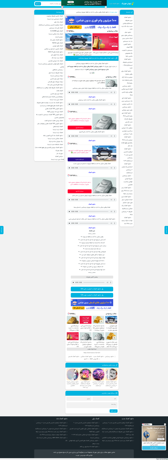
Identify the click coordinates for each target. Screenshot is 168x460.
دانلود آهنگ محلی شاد (56, 40)
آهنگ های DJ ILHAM (56, 31)
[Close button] (106, 7)
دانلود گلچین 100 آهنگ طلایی (54, 109)
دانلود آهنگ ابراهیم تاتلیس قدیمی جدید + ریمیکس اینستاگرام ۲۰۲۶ (128, 155)
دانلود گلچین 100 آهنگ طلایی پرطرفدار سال (50, 124)
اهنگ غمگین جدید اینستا (55, 139)
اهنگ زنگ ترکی (58, 22)
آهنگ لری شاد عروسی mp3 (55, 112)
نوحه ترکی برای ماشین (56, 79)
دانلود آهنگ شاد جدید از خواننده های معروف (50, 103)
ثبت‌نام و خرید (79, 159)
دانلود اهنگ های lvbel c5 (55, 52)
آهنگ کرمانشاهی (58, 126)
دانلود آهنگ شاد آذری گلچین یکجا (53, 136)
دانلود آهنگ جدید (114, 4)
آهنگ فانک (59, 91)
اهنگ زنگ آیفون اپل (57, 55)
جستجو (38, 4)
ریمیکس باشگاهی (57, 70)
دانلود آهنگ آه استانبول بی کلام (89, 447)
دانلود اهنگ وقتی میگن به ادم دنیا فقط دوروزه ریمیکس (96, 58)
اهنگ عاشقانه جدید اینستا (55, 144)
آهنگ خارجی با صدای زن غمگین (53, 49)
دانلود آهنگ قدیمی (73, 356)
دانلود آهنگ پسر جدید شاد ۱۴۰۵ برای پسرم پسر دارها (126, 191)
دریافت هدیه (154, 448)
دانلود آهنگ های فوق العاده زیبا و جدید (51, 106)
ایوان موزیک (113, 12)
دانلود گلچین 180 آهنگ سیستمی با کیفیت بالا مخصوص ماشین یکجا (127, 50)
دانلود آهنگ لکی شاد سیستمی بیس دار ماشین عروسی (127, 101)
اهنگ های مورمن (58, 46)
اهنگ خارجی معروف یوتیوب (55, 16)
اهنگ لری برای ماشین (56, 94)
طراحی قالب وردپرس (86, 455)
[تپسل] (66, 17)
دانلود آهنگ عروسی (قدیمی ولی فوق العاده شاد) (49, 147)
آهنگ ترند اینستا (58, 129)
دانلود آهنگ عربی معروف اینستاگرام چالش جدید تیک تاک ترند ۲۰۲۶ (126, 23)
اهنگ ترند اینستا (58, 133)
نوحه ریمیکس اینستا (56, 76)
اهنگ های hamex (57, 43)
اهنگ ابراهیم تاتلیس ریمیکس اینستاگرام (51, 25)
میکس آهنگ (59, 156)
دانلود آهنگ (91, 97)
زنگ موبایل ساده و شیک (56, 141)
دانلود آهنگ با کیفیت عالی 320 (91, 289)
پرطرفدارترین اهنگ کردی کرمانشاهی (52, 97)
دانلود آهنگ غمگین (86, 356)
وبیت (77, 455)
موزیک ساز (59, 153)
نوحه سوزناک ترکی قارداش (55, 82)
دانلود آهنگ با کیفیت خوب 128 (90, 295)
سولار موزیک (59, 150)
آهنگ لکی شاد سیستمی (56, 28)
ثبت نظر (113, 411)
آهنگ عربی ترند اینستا (57, 159)
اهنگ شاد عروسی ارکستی (55, 61)
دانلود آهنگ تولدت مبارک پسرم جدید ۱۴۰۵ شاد (127, 221)
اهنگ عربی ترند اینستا (56, 100)
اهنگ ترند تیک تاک (57, 58)
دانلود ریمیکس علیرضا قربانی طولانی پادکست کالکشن (117, 438)
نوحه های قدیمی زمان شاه (55, 85)
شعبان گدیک (59, 37)
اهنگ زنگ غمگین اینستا (56, 34)
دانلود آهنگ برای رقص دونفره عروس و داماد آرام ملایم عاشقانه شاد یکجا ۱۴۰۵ (126, 77)
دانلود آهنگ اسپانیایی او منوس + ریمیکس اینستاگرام (117, 429)
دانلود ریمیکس (109, 356)
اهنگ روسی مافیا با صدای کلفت (53, 121)
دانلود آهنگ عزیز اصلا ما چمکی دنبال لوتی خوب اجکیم (126, 200)
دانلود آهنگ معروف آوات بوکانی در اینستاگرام (50, 88)
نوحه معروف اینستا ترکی (56, 73)
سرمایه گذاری (80, 128)
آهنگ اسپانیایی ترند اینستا (55, 19)
